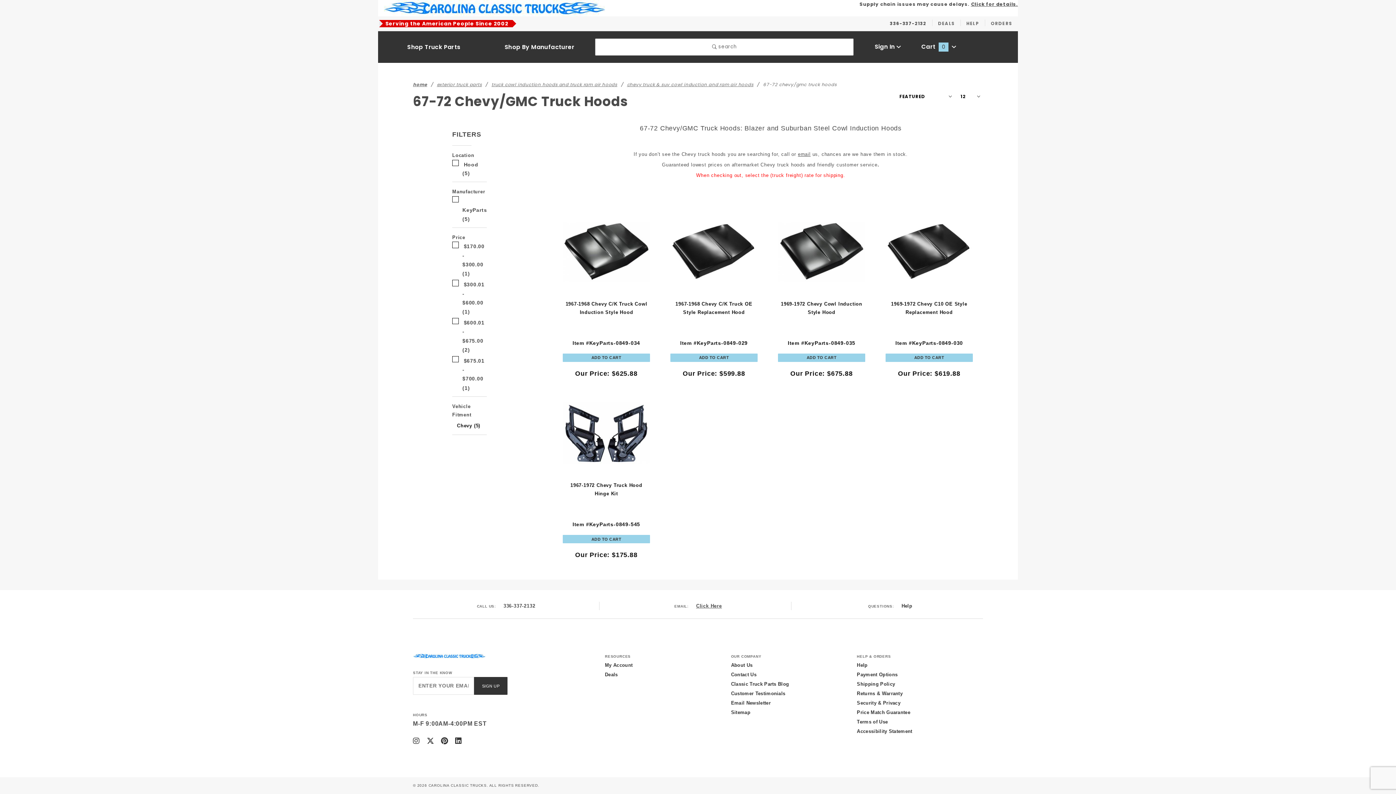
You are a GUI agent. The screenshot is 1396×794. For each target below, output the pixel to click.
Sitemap (740, 712)
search (727, 46)
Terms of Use (872, 722)
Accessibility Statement (884, 731)
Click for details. (994, 4)
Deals (611, 674)
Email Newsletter (751, 703)
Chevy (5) (468, 425)
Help (907, 606)
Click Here (709, 606)
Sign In (885, 47)
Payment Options (877, 674)
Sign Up (491, 686)
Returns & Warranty (880, 693)
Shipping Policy (876, 684)
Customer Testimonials (758, 693)
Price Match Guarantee (883, 712)
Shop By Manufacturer (539, 47)
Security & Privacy (878, 703)
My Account (619, 665)
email (804, 154)
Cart (933, 47)
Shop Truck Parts (433, 47)
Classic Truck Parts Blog (760, 684)
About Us (742, 665)
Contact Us (744, 674)
